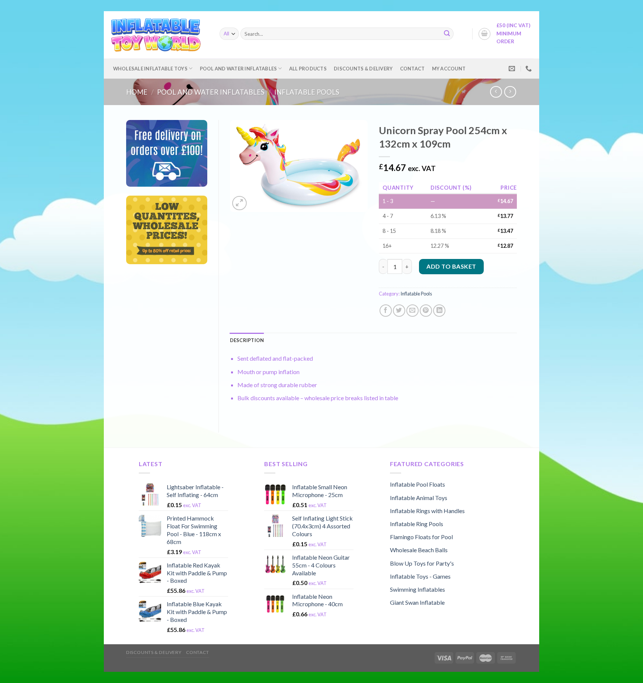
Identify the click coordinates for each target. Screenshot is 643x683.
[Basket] (484, 34)
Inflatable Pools (306, 92)
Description (247, 340)
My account (449, 69)
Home (136, 92)
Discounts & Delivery (363, 69)
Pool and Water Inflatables (238, 69)
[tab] (247, 340)
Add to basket (451, 266)
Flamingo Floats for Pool (421, 536)
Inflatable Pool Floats (417, 484)
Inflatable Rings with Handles (427, 510)
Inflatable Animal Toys (418, 497)
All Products (308, 69)
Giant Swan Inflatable (417, 602)
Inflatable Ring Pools (416, 523)
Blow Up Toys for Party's (422, 563)
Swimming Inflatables (417, 589)
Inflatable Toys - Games (420, 576)
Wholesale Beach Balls (419, 549)
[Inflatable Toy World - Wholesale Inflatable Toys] (158, 35)
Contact (412, 69)
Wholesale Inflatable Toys (150, 69)
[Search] (447, 34)
